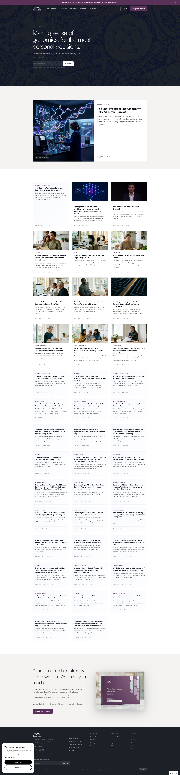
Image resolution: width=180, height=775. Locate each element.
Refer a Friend (135, 743)
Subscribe (68, 63)
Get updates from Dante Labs (41, 759)
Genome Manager (95, 746)
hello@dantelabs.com (38, 746)
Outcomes (93, 9)
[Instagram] (40, 750)
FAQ (112, 746)
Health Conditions (116, 737)
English (172, 773)
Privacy (78, 770)
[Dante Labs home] (37, 8)
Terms (83, 770)
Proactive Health (74, 747)
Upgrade (71, 750)
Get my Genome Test (42, 711)
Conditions (63, 9)
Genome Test (93, 737)
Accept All (18, 762)
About (133, 737)
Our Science (83, 9)
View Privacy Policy (9, 757)
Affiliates (133, 746)
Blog (112, 743)
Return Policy (98, 770)
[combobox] (173, 773)
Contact (133, 749)
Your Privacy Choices (109, 770)
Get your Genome (139, 9)
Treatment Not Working (75, 744)
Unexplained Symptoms (75, 741)
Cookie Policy (90, 770)
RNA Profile (93, 740)
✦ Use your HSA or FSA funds (72, 2)
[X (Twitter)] (37, 750)
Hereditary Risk (73, 738)
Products (73, 9)
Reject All (18, 767)
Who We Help (51, 9)
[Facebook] (43, 750)
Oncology (92, 743)
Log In (125, 9)
